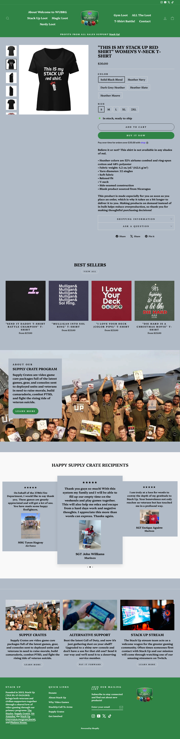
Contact (145, 21)
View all (90, 271)
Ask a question (136, 226)
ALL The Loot (141, 15)
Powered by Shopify (90, 728)
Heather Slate (139, 87)
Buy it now (136, 135)
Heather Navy (136, 79)
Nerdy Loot (47, 24)
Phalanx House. (18, 722)
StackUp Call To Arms (60, 706)
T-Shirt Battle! (124, 21)
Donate (53, 692)
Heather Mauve (110, 95)
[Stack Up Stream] (147, 615)
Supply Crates (22, 713)
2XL (133, 109)
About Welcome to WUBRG (47, 12)
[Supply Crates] (33, 615)
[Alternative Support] (90, 615)
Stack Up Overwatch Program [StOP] (20, 718)
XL (124, 109)
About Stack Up (57, 697)
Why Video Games (59, 702)
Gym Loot (121, 15)
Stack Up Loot (37, 18)
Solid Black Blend (111, 79)
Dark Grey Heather (113, 87)
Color (103, 74)
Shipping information (136, 219)
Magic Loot (60, 18)
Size (101, 103)
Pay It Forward (90, 664)
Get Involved (55, 716)
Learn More (25, 411)
